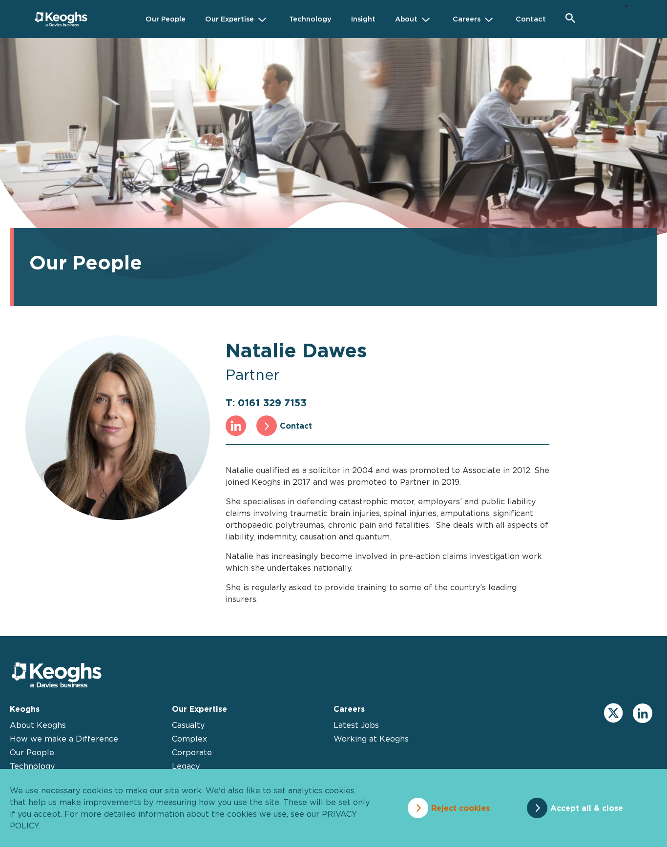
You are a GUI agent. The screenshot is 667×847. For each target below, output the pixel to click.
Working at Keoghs (371, 738)
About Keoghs (38, 725)
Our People (32, 752)
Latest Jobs (356, 725)
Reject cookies (460, 808)
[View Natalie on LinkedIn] (236, 425)
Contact (296, 425)
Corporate (192, 752)
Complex (189, 738)
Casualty (188, 725)
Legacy (186, 766)
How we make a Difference (64, 738)
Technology (32, 766)
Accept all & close (586, 808)
